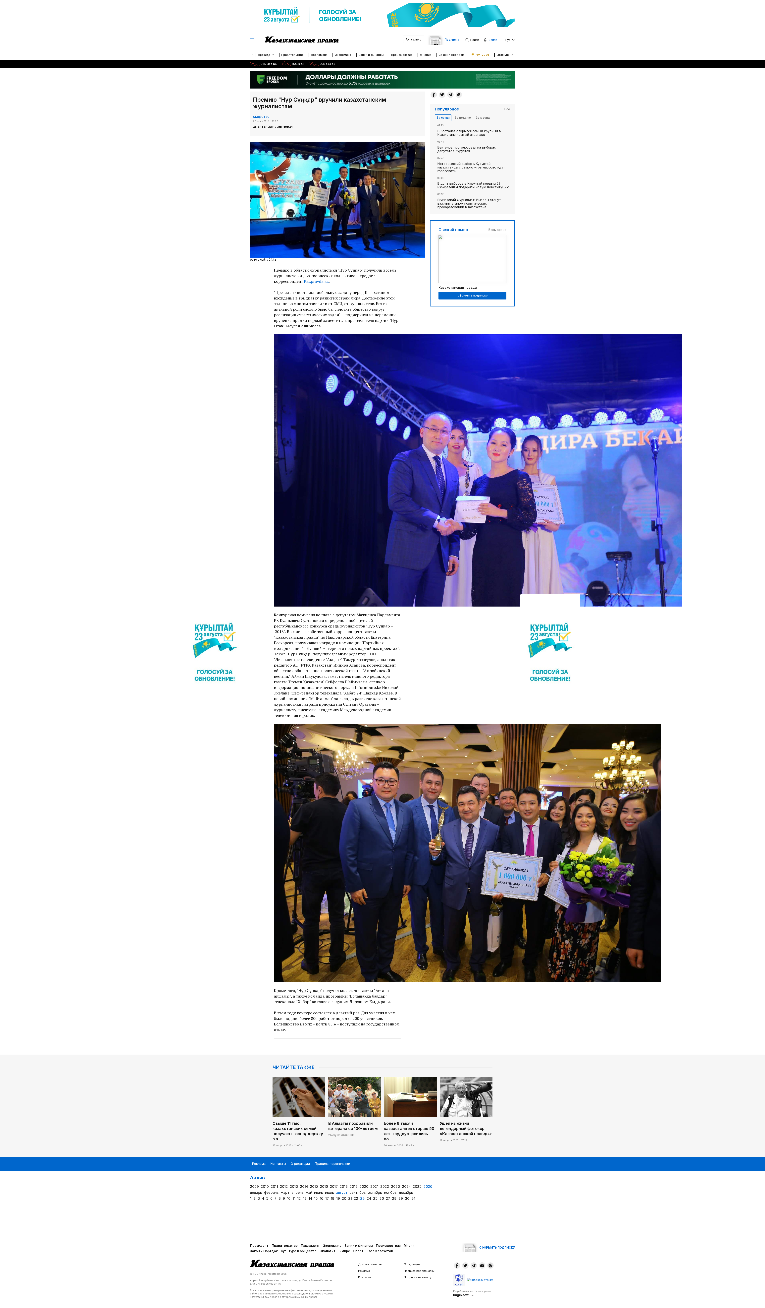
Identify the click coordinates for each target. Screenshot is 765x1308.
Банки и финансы (371, 54)
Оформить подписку (472, 295)
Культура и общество (299, 1251)
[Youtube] (482, 1265)
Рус (507, 39)
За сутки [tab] (443, 117)
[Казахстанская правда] (301, 39)
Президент (266, 54)
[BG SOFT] (472, 1293)
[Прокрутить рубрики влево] (253, 55)
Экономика (343, 54)
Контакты (278, 1164)
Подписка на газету (417, 1277)
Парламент (319, 54)
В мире (344, 1251)
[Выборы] (215, 654)
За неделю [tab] (463, 117)
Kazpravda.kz (316, 281)
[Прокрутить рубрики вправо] (512, 55)
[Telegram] (450, 95)
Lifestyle (503, 54)
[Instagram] (490, 1265)
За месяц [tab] (483, 117)
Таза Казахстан (380, 1251)
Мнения (426, 54)
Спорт (358, 1251)
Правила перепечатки (332, 1164)
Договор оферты (370, 1264)
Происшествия (402, 54)
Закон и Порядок (451, 54)
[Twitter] (442, 95)
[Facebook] (434, 95)
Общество (261, 116)
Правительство (292, 54)
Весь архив (497, 230)
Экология (327, 1251)
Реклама (259, 1164)
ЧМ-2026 (482, 54)
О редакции (300, 1164)
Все (507, 109)
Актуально (413, 39)
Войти (493, 39)
